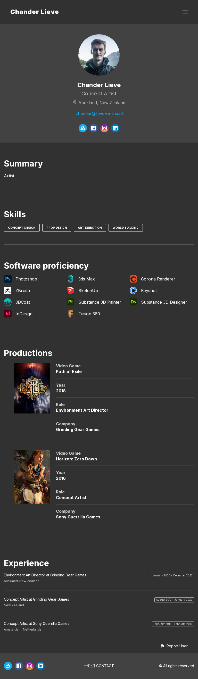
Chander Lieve (34, 11)
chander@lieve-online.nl (99, 113)
